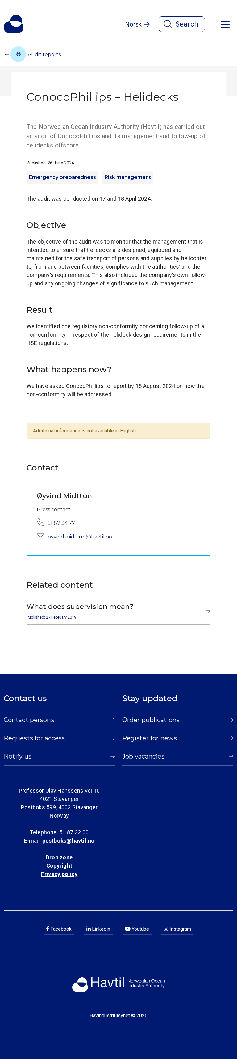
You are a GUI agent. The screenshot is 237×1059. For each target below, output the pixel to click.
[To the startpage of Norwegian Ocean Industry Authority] (13, 24)
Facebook (60, 929)
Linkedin (100, 929)
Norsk (133, 24)
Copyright (59, 865)
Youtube (140, 929)
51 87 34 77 (61, 523)
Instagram (179, 929)
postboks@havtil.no (68, 840)
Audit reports (44, 54)
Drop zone (59, 857)
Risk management (128, 177)
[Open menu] (225, 24)
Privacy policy (59, 874)
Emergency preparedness (62, 177)
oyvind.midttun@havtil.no (80, 537)
